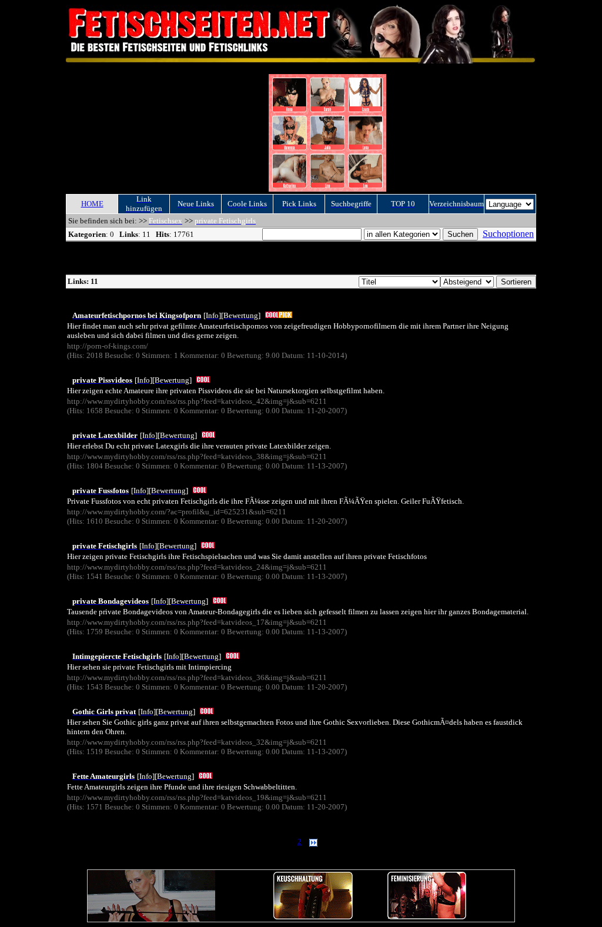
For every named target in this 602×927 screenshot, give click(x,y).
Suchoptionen (508, 234)
